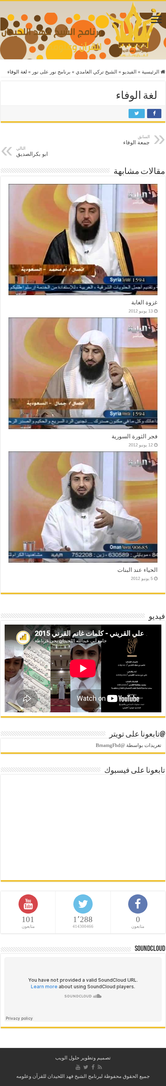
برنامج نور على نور (51, 72)
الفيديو (129, 72)
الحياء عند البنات (137, 569)
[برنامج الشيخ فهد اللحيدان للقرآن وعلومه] (83, 28)
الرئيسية (151, 72)
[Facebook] (93, 1067)
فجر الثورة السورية (135, 436)
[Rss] (100, 1067)
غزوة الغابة (144, 302)
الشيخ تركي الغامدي (96, 72)
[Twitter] (86, 1067)
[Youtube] (78, 1067)
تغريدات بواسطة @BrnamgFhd (128, 745)
